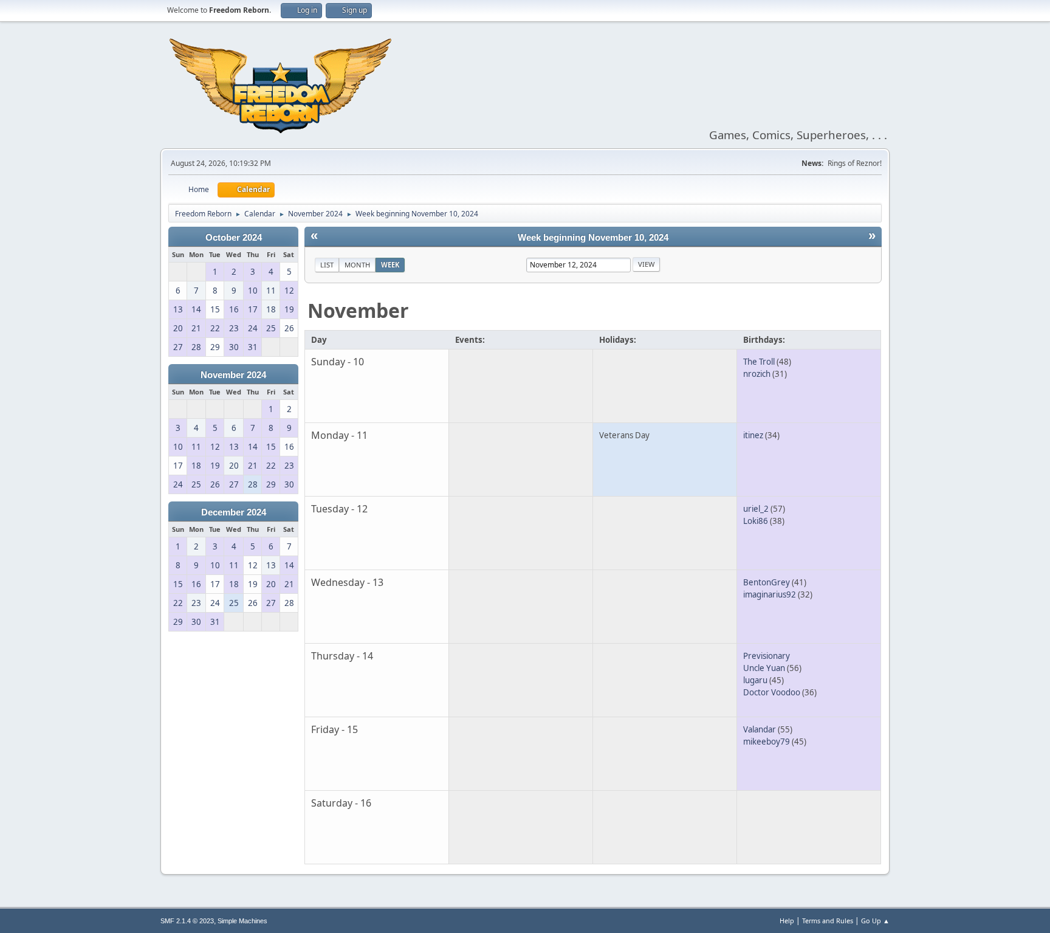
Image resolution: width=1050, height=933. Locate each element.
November (358, 310)
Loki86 (755, 520)
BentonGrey (766, 582)
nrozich (756, 373)
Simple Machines (242, 920)
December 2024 (233, 512)
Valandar (759, 729)
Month (357, 264)
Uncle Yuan (764, 668)
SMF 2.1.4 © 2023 (187, 920)
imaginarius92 (769, 594)
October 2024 (233, 238)
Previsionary (766, 655)
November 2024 (233, 375)
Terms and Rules (827, 920)
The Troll (759, 361)
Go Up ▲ (875, 920)
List (327, 264)
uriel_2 (756, 508)
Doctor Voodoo (771, 692)
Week (390, 264)
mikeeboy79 (766, 741)
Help (787, 920)
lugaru (755, 680)
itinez (753, 435)
